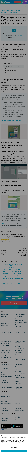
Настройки (14, 447)
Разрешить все (14, 451)
